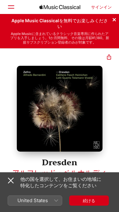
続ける (89, 200)
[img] (59, 7)
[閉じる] (114, 19)
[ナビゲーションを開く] (11, 7)
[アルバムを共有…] (109, 58)
